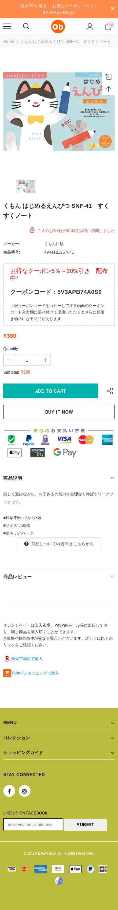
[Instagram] (24, 791)
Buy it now (59, 412)
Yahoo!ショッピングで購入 (35, 673)
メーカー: (11, 243)
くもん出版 (54, 243)
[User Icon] (90, 26)
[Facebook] (9, 791)
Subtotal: (11, 372)
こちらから (84, 544)
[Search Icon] (26, 26)
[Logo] (58, 26)
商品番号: (11, 252)
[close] (112, 9)
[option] (59, 111)
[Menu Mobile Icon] (7, 26)
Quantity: (11, 349)
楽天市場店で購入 (27, 658)
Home (8, 41)
